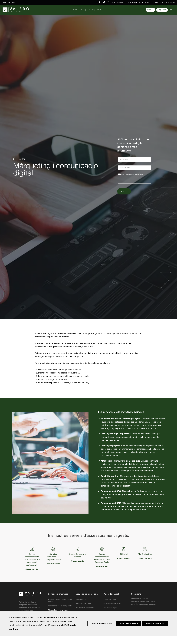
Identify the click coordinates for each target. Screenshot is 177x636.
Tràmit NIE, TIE (81, 599)
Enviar (124, 191)
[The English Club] (145, 549)
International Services (112, 603)
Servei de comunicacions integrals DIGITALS (53, 556)
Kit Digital (124, 554)
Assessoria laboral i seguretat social (60, 600)
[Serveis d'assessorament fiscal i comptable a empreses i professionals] (32, 549)
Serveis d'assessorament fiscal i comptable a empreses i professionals (32, 559)
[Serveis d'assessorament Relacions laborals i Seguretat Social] (102, 549)
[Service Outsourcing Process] (77, 549)
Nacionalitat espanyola (85, 607)
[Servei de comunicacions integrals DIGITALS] (53, 549)
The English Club (145, 554)
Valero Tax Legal (110, 599)
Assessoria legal (110, 607)
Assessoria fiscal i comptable (60, 606)
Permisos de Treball (83, 603)
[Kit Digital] (123, 549)
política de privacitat (138, 174)
